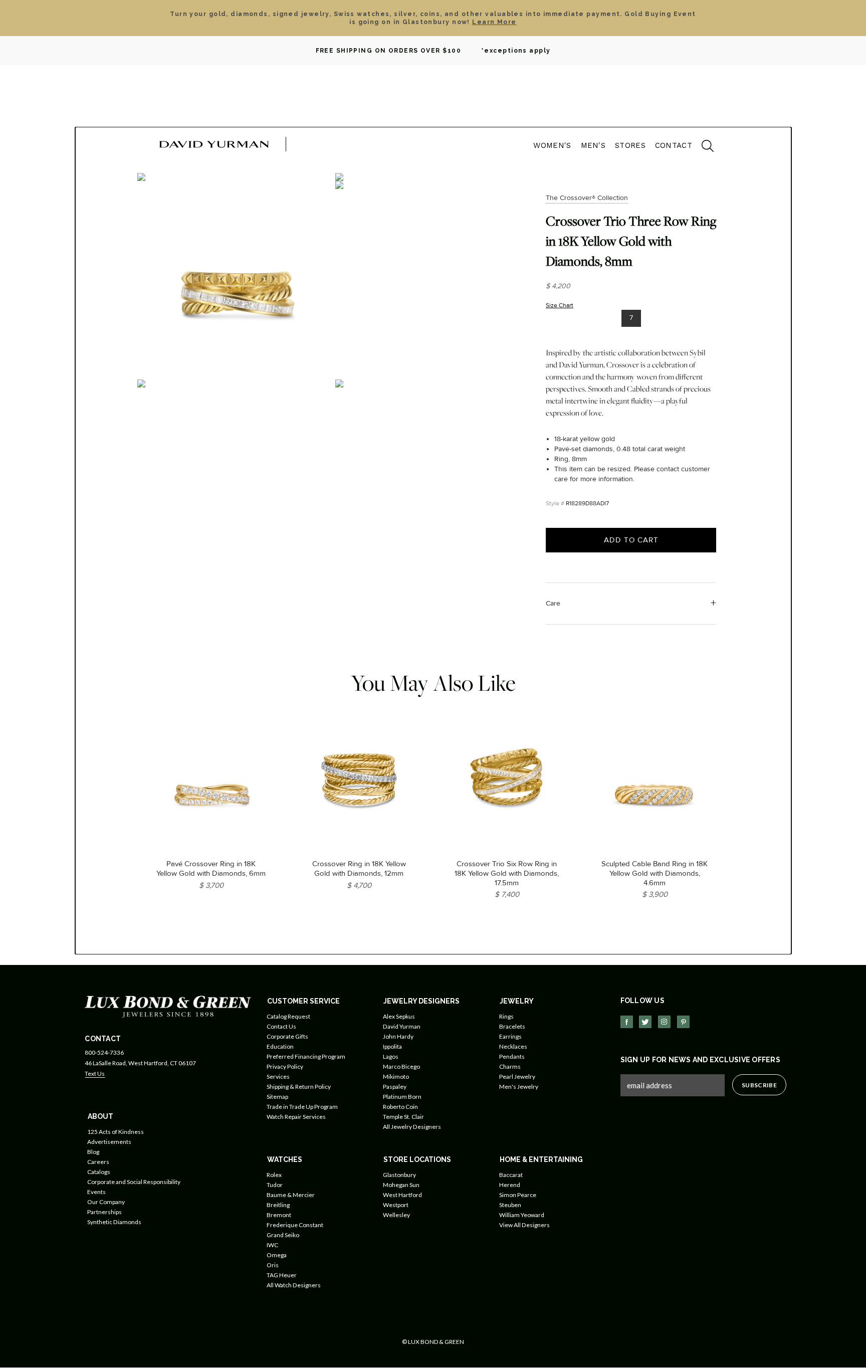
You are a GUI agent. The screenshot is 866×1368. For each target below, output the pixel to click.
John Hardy (398, 1036)
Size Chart (559, 305)
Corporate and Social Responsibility (133, 1182)
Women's (552, 145)
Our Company (106, 1202)
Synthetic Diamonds (114, 1222)
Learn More (494, 22)
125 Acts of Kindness (115, 1131)
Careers (98, 1161)
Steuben (510, 1205)
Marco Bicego (401, 1066)
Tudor (275, 1185)
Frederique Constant (295, 1225)
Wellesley (396, 1215)
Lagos (390, 1056)
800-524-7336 (104, 1052)
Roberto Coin (400, 1106)
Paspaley (394, 1086)
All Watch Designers (294, 1285)
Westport (395, 1205)
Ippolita (392, 1046)
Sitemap (277, 1096)
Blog (93, 1151)
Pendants (512, 1056)
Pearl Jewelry (517, 1076)
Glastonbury (399, 1175)
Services (278, 1076)
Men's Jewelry (518, 1086)
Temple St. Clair (403, 1116)
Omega (277, 1255)
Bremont (279, 1215)
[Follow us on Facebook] (626, 1022)
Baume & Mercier (291, 1195)
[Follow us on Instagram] (664, 1022)
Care (553, 603)
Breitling (278, 1205)
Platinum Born (402, 1096)
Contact (673, 145)
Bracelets (512, 1026)
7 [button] (631, 317)
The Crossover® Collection (587, 197)
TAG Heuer (282, 1275)
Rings (506, 1016)
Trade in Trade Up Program (302, 1106)
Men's (593, 145)
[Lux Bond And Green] (168, 1006)
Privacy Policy (285, 1066)
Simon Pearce (517, 1195)
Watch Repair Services (296, 1116)
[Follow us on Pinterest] (683, 1022)
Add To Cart (631, 539)
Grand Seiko (283, 1235)
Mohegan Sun (401, 1185)
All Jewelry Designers (412, 1126)
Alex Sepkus (399, 1016)
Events (96, 1192)
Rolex (274, 1175)
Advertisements (109, 1141)
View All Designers (524, 1225)
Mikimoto (396, 1076)
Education (280, 1046)
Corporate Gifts (287, 1036)
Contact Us (281, 1026)
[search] (703, 147)
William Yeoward (521, 1215)
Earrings (510, 1036)
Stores (630, 145)
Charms (510, 1066)
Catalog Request (288, 1016)
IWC (272, 1245)
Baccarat (511, 1175)
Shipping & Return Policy (299, 1086)
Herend (509, 1185)
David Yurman (401, 1026)
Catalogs (98, 1172)
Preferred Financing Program (306, 1056)
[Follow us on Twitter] (645, 1022)
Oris (273, 1265)
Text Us (95, 1073)
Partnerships (104, 1212)
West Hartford (402, 1195)
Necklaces (513, 1046)
